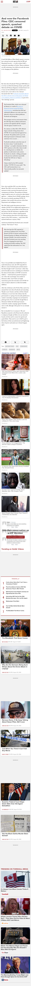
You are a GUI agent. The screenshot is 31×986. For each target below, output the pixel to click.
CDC (17, 346)
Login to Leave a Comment (15, 537)
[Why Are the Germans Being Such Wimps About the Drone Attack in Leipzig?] (15, 654)
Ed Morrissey (7, 30)
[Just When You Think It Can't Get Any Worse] (15, 738)
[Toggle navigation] (2, 1)
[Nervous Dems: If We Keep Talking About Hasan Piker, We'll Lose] (15, 710)
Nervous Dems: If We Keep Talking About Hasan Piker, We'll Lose (15, 721)
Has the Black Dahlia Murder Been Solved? (15, 835)
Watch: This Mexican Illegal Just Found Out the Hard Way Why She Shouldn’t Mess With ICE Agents (14, 947)
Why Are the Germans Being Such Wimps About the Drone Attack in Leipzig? (15, 667)
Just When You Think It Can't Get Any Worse (14, 750)
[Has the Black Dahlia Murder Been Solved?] (15, 823)
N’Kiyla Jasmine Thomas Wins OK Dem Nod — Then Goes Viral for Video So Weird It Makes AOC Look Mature (15, 918)
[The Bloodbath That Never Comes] (15, 628)
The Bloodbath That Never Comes (15, 610)
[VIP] (28, 1)
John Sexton (5, 672)
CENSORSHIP (23, 346)
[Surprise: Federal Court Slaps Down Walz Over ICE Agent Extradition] (15, 791)
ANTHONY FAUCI (9, 346)
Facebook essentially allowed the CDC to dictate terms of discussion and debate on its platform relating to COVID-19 (15, 96)
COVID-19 (4, 349)
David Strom (5, 754)
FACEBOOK (12, 349)
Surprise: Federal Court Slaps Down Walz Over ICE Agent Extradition (13, 804)
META (18, 349)
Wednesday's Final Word (12, 601)
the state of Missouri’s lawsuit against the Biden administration (13, 108)
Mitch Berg (5, 642)
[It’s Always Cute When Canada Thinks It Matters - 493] (15, 879)
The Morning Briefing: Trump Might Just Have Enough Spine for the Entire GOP (14, 976)
